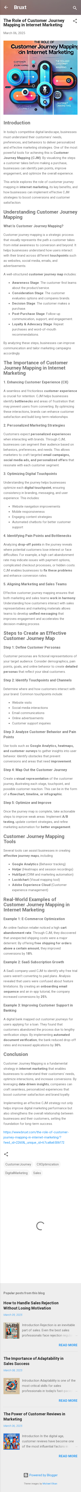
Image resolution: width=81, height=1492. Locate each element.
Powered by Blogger (43, 1475)
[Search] (75, 8)
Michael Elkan (50, 1483)
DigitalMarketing (16, 1173)
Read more (68, 1345)
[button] (75, 21)
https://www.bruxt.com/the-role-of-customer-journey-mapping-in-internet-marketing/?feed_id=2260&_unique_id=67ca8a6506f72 (36, 1137)
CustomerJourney (18, 1164)
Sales (37, 1173)
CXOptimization (48, 1164)
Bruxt (20, 7)
